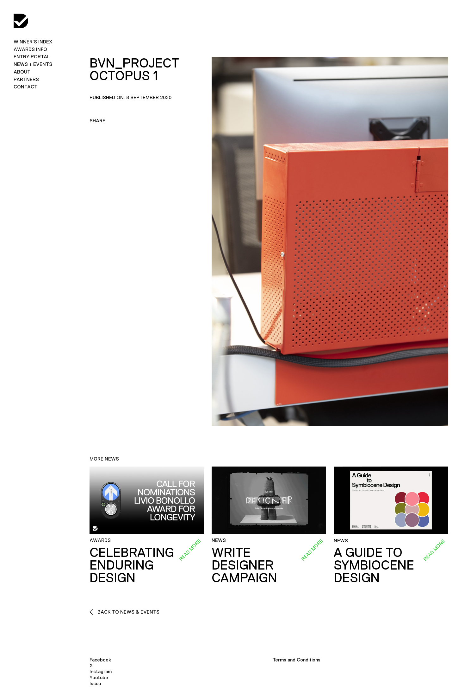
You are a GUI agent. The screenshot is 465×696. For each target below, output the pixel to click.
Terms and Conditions (296, 659)
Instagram (101, 671)
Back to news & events (127, 612)
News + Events (33, 64)
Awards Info (30, 49)
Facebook (100, 659)
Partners (26, 79)
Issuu (95, 683)
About (22, 71)
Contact (25, 86)
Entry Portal (32, 56)
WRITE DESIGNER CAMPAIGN (244, 565)
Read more (190, 550)
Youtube (99, 677)
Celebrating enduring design (132, 565)
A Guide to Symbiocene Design (374, 565)
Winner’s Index (33, 41)
